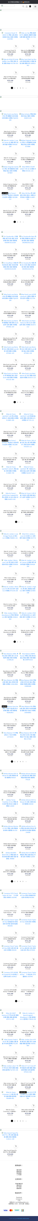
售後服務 (19, 1173)
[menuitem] (12, 88)
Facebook (19, 1197)
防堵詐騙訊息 (19, 1183)
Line (19, 1200)
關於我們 (19, 1170)
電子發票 (19, 1187)
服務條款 (19, 1188)
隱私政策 (19, 1185)
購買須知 (19, 1171)
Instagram (19, 1199)
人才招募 (19, 1175)
